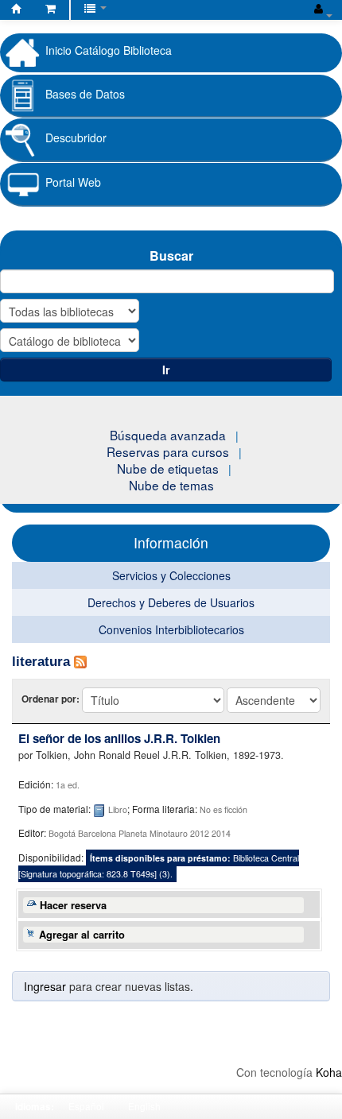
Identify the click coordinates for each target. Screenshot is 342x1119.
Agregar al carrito (82, 934)
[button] (50, 8)
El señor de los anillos (119, 738)
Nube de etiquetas (168, 468)
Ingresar (45, 986)
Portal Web (73, 182)
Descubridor (76, 137)
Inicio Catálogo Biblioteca (108, 50)
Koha (329, 1072)
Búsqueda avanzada (168, 434)
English (144, 1106)
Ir (165, 370)
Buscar (171, 255)
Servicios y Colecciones (171, 575)
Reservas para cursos (168, 451)
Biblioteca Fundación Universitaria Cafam (16, 11)
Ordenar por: (51, 699)
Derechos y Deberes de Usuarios (171, 602)
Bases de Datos (85, 94)
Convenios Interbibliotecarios (171, 629)
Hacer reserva (73, 905)
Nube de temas (171, 485)
